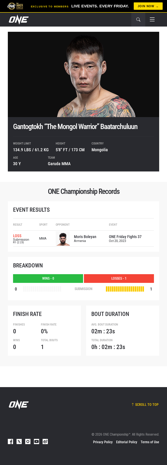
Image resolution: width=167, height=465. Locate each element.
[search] (138, 20)
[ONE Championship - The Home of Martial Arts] (18, 19)
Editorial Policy (126, 442)
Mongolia (100, 149)
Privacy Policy (103, 442)
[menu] (152, 19)
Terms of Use (150, 442)
